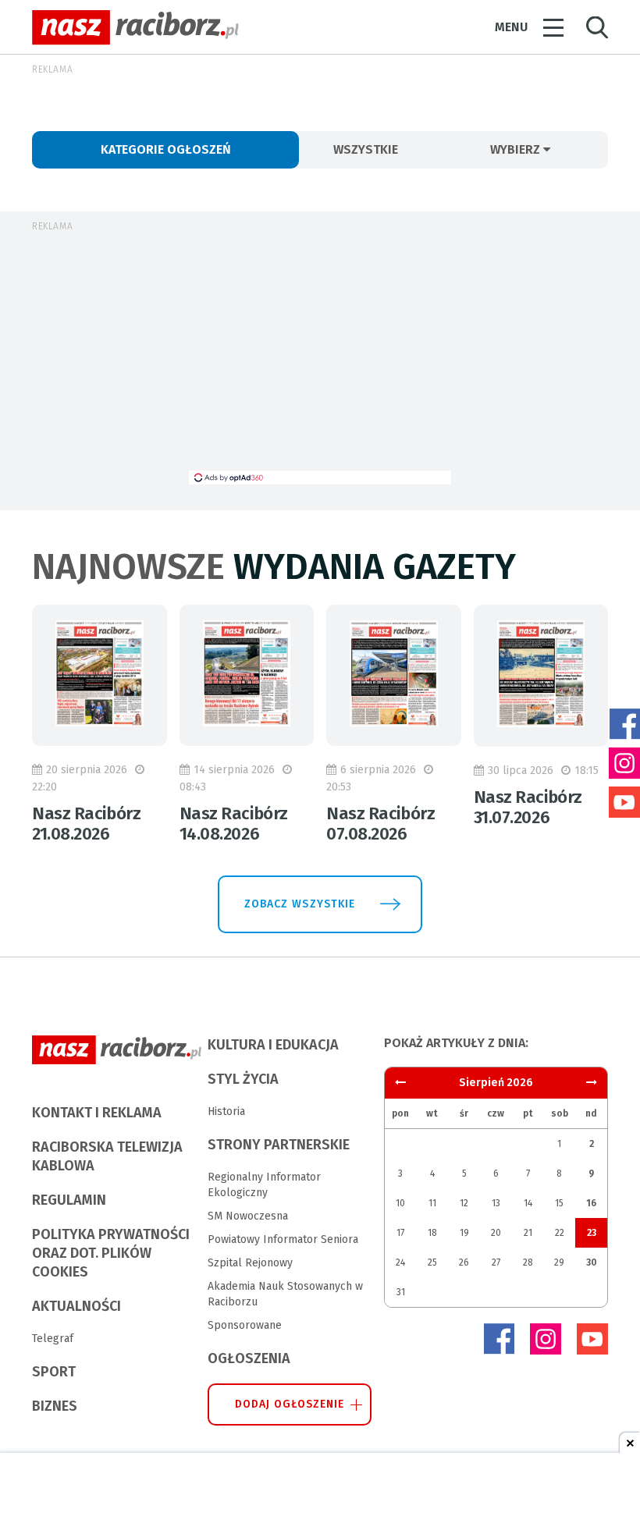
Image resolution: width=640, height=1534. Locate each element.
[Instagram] (545, 1339)
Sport (54, 1371)
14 (528, 1203)
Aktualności (76, 1306)
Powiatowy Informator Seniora (283, 1239)
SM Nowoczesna (248, 1216)
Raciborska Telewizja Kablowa (107, 1156)
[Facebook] (498, 1339)
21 (528, 1232)
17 (400, 1232)
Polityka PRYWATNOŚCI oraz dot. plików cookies (111, 1253)
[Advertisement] (320, 361)
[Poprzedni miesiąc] (591, 1082)
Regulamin (69, 1200)
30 (591, 1262)
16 (591, 1203)
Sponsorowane (245, 1325)
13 (496, 1203)
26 (464, 1262)
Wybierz (516, 149)
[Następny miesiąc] (400, 1082)
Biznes (54, 1406)
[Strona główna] (135, 27)
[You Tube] (592, 1339)
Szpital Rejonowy (250, 1262)
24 (400, 1262)
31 (400, 1292)
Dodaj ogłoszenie (290, 1404)
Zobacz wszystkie (299, 904)
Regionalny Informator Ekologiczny (264, 1184)
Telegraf (52, 1338)
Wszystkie (365, 149)
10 (400, 1203)
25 (432, 1262)
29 (559, 1262)
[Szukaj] (597, 27)
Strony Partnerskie (279, 1144)
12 (464, 1203)
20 (496, 1232)
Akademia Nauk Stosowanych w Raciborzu (285, 1294)
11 (432, 1203)
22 (559, 1232)
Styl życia (243, 1079)
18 (432, 1232)
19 (464, 1232)
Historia (226, 1111)
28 (528, 1262)
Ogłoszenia (249, 1358)
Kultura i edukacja (273, 1044)
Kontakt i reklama (97, 1112)
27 (496, 1262)
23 (591, 1232)
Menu (511, 27)
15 (559, 1203)
